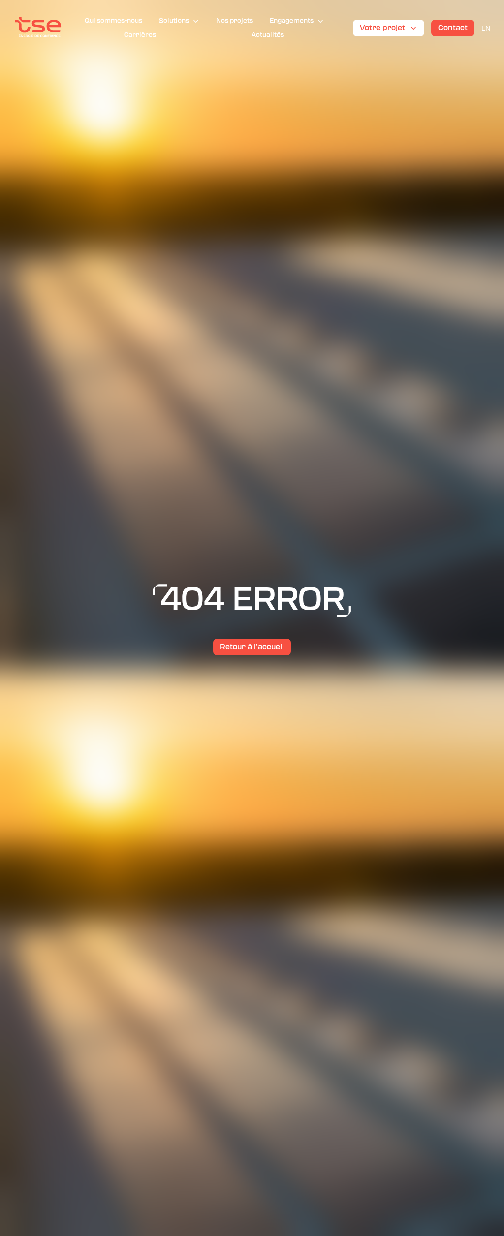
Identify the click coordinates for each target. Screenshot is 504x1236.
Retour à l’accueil (252, 646)
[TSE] (38, 28)
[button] (179, 21)
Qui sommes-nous (113, 21)
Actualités (268, 35)
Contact (453, 27)
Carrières (140, 35)
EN (485, 28)
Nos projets (234, 21)
